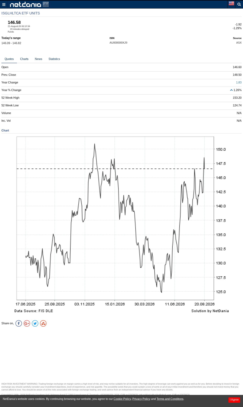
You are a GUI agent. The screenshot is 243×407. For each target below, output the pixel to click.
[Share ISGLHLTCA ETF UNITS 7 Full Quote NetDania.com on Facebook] (19, 323)
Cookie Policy (122, 398)
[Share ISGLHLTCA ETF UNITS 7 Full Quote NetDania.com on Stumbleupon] (43, 323)
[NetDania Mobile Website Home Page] (29, 4)
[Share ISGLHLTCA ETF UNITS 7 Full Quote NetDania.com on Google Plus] (27, 323)
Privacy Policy (141, 398)
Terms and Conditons (170, 398)
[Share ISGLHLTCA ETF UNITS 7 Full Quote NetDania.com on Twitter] (35, 323)
